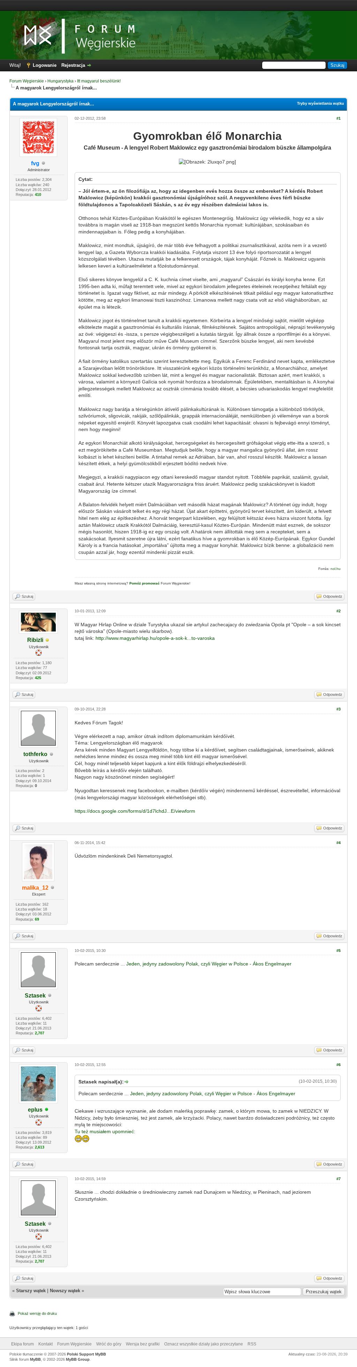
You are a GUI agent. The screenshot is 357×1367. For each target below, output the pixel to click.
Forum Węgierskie (26, 81)
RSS (252, 1344)
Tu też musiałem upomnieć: (105, 1131)
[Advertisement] (178, 5)
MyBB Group (78, 1359)
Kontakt (45, 1344)
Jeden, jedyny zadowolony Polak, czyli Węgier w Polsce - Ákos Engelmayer (208, 964)
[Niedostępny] (47, 640)
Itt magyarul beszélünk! (99, 81)
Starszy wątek (31, 1290)
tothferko (35, 754)
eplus (35, 1110)
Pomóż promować (144, 583)
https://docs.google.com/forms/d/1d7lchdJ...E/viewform (135, 811)
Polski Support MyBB (86, 1354)
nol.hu (336, 569)
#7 (338, 1179)
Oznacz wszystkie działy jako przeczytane (203, 1344)
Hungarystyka (60, 81)
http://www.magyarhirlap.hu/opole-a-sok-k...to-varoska (155, 638)
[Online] (47, 1110)
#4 (338, 843)
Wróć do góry (108, 1344)
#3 (338, 709)
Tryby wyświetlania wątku (320, 103)
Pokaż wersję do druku (37, 1313)
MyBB (35, 1359)
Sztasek (35, 996)
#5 (338, 950)
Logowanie (44, 65)
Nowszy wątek (65, 1290)
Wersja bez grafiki (143, 1344)
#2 (338, 611)
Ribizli (35, 640)
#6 (338, 1065)
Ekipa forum (22, 1344)
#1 (338, 118)
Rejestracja (73, 65)
